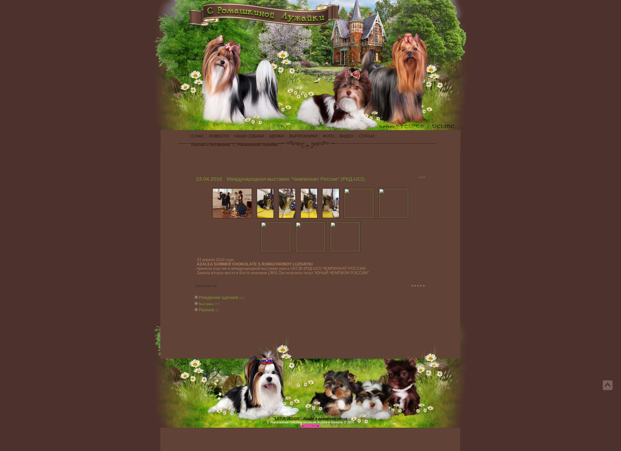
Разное (206, 309)
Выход (227, 8)
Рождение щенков (218, 297)
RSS (232, 8)
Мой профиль (223, 8)
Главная (218, 8)
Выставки (206, 304)
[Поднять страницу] (608, 385)
